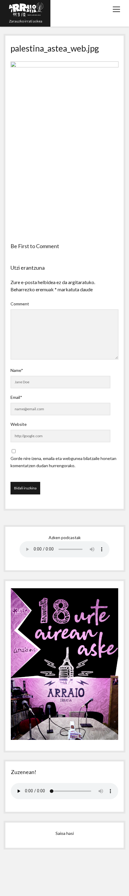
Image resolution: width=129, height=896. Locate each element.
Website (18, 424)
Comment (19, 303)
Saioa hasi (65, 833)
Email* (16, 397)
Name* (16, 370)
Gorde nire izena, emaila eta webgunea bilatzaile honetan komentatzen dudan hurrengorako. (63, 462)
